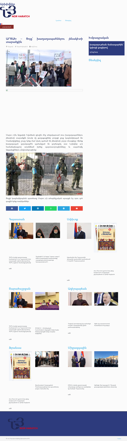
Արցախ (10, 46)
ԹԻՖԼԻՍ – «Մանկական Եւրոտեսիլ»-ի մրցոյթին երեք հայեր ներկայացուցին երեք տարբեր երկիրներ (47, 330)
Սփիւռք (72, 219)
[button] (12, 208)
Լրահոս (58, 20)
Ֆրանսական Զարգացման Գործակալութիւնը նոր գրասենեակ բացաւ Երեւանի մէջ (47, 387)
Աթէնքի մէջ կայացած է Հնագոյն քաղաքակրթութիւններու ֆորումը (105, 386)
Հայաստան (17, 219)
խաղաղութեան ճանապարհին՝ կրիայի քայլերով (107, 46)
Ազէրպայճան (77, 288)
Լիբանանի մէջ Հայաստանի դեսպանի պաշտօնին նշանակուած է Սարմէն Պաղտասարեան (78, 259)
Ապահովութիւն (22, 46)
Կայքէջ (119, 438)
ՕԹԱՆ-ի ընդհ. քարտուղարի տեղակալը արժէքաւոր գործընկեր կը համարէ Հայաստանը (79, 387)
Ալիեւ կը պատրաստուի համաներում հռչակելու (102, 324)
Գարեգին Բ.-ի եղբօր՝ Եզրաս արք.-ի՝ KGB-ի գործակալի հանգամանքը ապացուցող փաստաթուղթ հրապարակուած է (48, 259)
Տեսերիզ (68, 20)
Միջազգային (77, 348)
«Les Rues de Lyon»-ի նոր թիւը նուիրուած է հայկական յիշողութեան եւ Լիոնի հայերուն (104, 272)
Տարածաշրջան (19, 288)
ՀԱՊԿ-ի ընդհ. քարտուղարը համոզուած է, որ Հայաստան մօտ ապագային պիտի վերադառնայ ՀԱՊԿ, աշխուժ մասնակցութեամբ (20, 260)
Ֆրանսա (15, 348)
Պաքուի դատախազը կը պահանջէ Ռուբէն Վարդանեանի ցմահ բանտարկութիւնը (79, 325)
